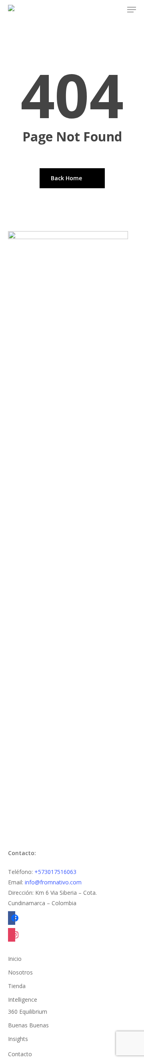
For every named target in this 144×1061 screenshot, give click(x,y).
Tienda (17, 986)
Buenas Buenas (28, 1025)
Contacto (20, 1054)
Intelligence (22, 999)
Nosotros (20, 972)
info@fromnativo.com (53, 882)
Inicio (15, 958)
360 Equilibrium (27, 1011)
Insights (18, 1039)
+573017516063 (55, 872)
